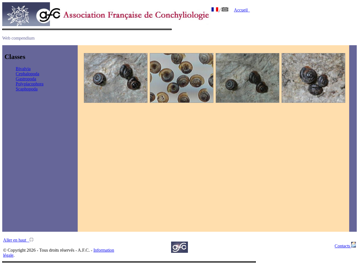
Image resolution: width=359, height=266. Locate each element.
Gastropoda (26, 78)
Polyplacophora (29, 83)
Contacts (343, 246)
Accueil (242, 10)
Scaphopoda (27, 89)
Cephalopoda (27, 73)
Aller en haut (16, 240)
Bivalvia (23, 68)
